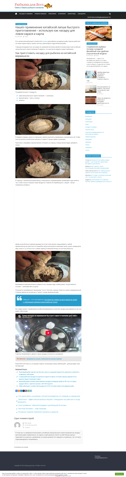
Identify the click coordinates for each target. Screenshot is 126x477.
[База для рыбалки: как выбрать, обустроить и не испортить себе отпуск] (90, 86)
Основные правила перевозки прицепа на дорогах (38, 412)
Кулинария (62, 14)
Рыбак (26, 36)
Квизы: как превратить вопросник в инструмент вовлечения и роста (104, 100)
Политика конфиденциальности (99, 17)
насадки (44, 41)
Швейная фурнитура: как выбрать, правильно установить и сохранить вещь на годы (98, 76)
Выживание (88, 116)
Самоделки (81, 14)
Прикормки (52, 14)
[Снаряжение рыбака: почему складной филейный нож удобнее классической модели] (98, 27)
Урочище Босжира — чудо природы (32, 408)
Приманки (88, 142)
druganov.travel (66, 476)
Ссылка (27, 427)
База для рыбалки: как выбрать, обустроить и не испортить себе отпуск (103, 89)
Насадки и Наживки (26, 14)
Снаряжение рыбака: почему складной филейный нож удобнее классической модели (98, 50)
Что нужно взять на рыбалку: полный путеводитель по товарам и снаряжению (49, 396)
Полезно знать (89, 129)
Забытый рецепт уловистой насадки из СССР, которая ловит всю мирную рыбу (46, 386)
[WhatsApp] (28, 391)
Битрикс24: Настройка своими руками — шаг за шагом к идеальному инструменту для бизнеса (97, 161)
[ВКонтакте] (16, 391)
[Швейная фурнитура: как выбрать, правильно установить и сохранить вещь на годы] (90, 71)
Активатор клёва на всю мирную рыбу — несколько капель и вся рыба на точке (50, 300)
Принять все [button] (119, 474)
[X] (24, 391)
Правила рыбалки (40, 14)
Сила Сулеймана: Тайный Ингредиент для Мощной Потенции (42, 405)
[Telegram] (31, 391)
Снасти (87, 150)
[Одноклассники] (19, 391)
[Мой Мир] (21, 391)
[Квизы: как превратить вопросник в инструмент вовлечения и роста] (90, 97)
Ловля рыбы (72, 14)
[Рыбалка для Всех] (16, 14)
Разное (87, 145)
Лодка (87, 124)
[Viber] (26, 391)
